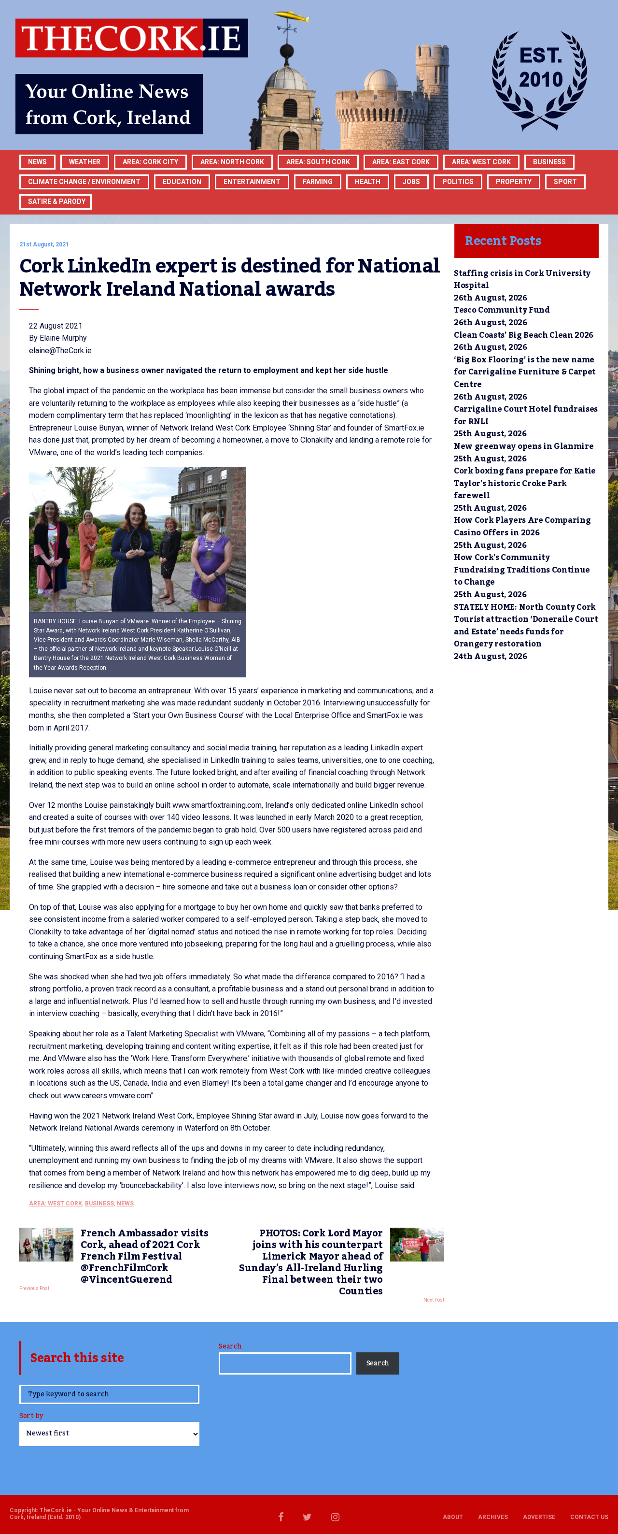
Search (230, 1346)
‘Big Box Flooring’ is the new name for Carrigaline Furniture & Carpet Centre (525, 372)
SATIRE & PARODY (56, 201)
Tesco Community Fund (502, 310)
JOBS (411, 182)
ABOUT (453, 1517)
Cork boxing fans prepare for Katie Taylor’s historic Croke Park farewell (525, 483)
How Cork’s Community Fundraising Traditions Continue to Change (522, 570)
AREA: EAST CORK (401, 162)
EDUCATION (182, 182)
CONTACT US (589, 1517)
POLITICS (458, 182)
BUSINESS (549, 162)
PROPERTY (514, 182)
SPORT (565, 182)
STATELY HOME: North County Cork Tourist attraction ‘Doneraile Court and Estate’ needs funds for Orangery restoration (526, 626)
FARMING (318, 182)
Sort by (31, 1417)
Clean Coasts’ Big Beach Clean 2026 (523, 335)
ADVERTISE (539, 1517)
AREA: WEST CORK (481, 162)
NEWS (125, 1203)
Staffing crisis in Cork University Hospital (522, 280)
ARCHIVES (493, 1517)
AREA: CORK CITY (150, 162)
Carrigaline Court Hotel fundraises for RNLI (526, 415)
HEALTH (367, 182)
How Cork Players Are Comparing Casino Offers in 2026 (522, 527)
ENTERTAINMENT (252, 182)
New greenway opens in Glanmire (523, 446)
